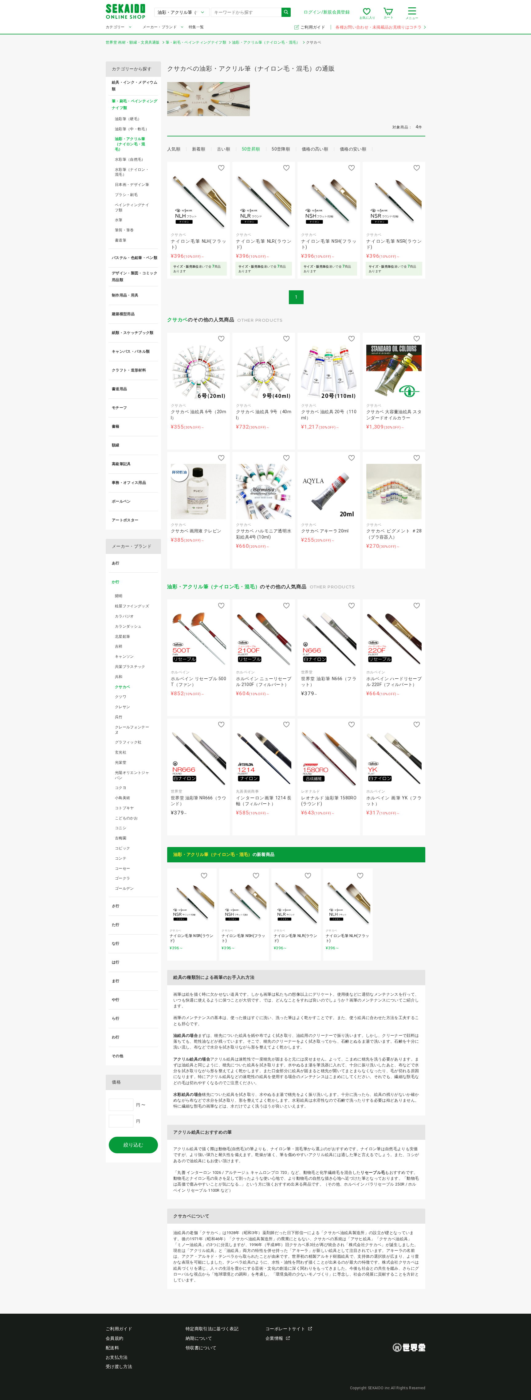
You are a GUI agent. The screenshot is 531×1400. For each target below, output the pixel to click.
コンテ (120, 858)
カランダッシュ (128, 626)
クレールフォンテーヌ (132, 730)
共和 (119, 677)
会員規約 (114, 1338)
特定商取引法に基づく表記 (212, 1328)
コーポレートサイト (285, 1328)
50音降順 (281, 149)
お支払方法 (117, 1357)
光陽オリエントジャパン (132, 775)
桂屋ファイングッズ (132, 606)
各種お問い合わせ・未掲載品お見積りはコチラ (379, 27)
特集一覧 (196, 27)
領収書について (201, 1347)
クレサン (122, 707)
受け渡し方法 (119, 1366)
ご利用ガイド (313, 27)
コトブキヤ (124, 808)
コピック (122, 848)
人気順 (173, 149)
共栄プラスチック (130, 667)
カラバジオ (124, 616)
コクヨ (120, 788)
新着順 (198, 149)
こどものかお (126, 818)
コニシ (120, 828)
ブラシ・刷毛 (126, 195)
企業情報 (274, 1338)
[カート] (388, 13)
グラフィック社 (128, 742)
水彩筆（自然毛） (130, 159)
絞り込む (133, 1144)
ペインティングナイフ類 (132, 207)
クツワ (120, 697)
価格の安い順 (353, 149)
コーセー (122, 868)
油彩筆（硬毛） (128, 119)
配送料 (112, 1347)
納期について (199, 1338)
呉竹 (119, 717)
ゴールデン (124, 888)
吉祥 (119, 646)
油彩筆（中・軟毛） (132, 129)
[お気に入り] (367, 13)
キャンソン (124, 656)
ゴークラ (122, 878)
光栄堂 (120, 762)
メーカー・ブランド (160, 27)
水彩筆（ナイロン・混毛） (132, 172)
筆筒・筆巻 (124, 230)
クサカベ (177, 320)
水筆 (119, 220)
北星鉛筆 (122, 636)
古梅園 (120, 838)
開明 (119, 596)
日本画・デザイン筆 (132, 184)
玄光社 (120, 752)
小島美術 (122, 798)
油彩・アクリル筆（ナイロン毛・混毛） (213, 587)
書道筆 (120, 240)
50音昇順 (251, 149)
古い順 (223, 149)
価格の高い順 (315, 149)
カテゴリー (115, 27)
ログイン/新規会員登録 (327, 12)
